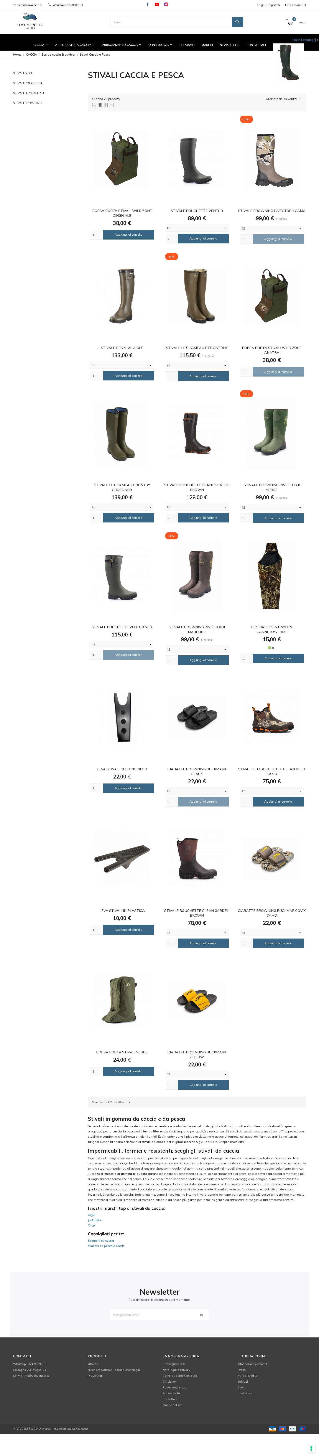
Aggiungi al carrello (128, 234)
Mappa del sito (173, 1405)
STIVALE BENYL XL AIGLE (122, 347)
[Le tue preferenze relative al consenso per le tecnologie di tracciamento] (311, 1448)
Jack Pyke (95, 1220)
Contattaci (170, 1399)
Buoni (241, 1387)
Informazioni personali (253, 1364)
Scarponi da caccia (101, 1241)
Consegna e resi (174, 1364)
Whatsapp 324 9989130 (68, 5)
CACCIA (40, 45)
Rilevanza (292, 99)
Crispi (91, 1225)
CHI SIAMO (187, 45)
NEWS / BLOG (230, 45)
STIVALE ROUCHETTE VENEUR (197, 210)
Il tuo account (252, 1356)
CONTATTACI (256, 45)
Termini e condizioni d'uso (180, 1375)
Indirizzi (243, 1381)
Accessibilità (171, 1393)
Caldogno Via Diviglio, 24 (29, 1370)
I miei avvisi (245, 1393)
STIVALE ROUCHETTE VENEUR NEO (122, 627)
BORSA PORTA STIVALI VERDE (122, 1052)
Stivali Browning (27, 103)
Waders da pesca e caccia (106, 1246)
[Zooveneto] (29, 21)
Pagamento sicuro (175, 1387)
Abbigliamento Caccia (121, 45)
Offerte (93, 1364)
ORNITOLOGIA (160, 45)
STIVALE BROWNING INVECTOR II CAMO (272, 210)
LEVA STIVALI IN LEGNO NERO (122, 769)
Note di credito (247, 1375)
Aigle (91, 1215)
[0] (289, 22)
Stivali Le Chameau (28, 93)
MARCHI (207, 45)
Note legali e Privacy (176, 1370)
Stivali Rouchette (28, 83)
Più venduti (95, 1375)
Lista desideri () (295, 5)
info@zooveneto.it (29, 5)
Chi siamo (169, 1381)
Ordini (242, 1370)
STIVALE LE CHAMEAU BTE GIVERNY (197, 347)
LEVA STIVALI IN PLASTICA (122, 910)
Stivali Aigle (23, 73)
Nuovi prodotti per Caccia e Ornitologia (114, 1370)
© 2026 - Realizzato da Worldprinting (65, 1428)
